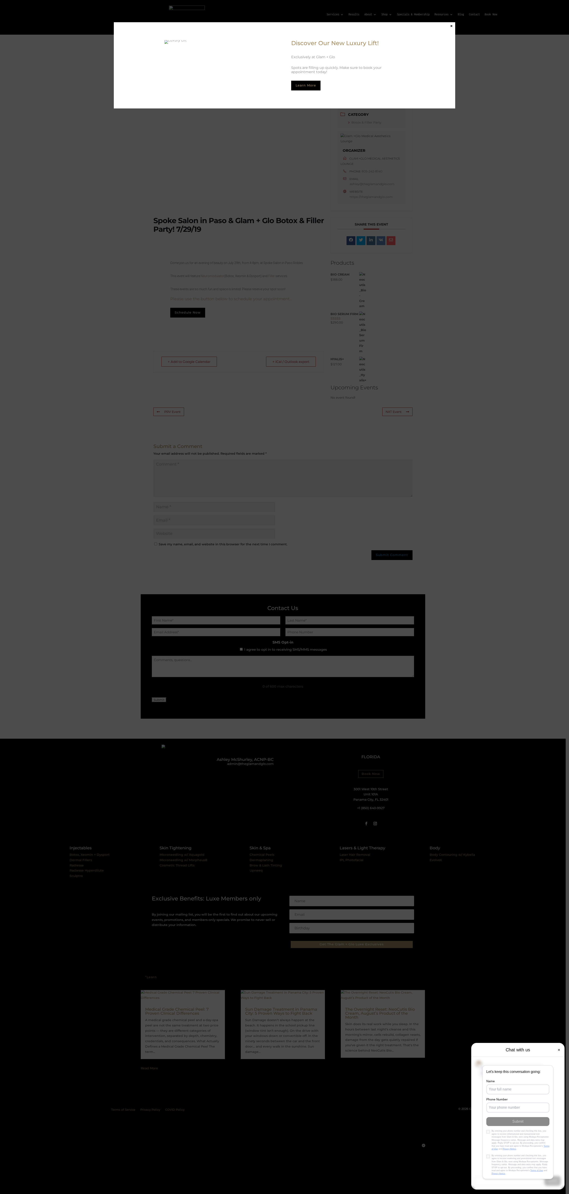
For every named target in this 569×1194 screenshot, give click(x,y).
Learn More (306, 85)
